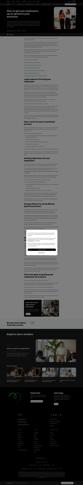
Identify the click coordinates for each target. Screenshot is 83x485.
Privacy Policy (37, 240)
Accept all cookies (41, 249)
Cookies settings (41, 252)
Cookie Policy (30, 240)
